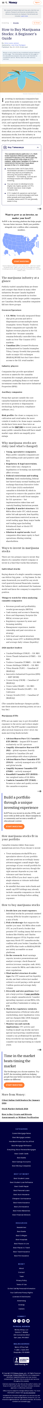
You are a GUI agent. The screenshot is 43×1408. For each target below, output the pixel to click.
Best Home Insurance (21, 1203)
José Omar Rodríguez (18, 45)
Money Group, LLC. (20, 1373)
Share (38, 23)
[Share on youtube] (28, 1321)
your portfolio (32, 994)
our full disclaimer (29, 1393)
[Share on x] (19, 1321)
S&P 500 (19, 427)
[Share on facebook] (14, 1321)
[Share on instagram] (23, 1321)
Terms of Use (21, 1284)
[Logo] (13, 2)
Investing (5, 23)
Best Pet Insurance (21, 1256)
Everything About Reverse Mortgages (21, 1149)
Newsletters (21, 1227)
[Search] (6, 2)
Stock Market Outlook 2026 (15, 1109)
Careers (22, 1309)
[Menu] (3, 2)
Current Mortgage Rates (21, 1133)
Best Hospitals (21, 1239)
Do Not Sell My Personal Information (21, 1288)
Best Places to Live (21, 1244)
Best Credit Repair (21, 1186)
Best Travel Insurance (21, 1252)
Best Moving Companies (21, 1166)
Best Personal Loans (22, 1190)
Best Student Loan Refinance (21, 1182)
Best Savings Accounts (21, 1162)
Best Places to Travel (21, 1248)
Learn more (24, 16)
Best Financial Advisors (21, 1215)
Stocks (16, 23)
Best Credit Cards (21, 1154)
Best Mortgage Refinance (22, 1145)
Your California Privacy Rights (21, 1292)
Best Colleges (21, 1235)
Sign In (37, 2)
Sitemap (21, 1305)
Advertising (21, 1301)
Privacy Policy (21, 1280)
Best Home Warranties (21, 1211)
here (28, 1401)
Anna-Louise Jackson (12, 43)
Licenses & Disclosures (21, 1297)
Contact (21, 1272)
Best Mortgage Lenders (21, 1137)
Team (21, 1276)
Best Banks (21, 1158)
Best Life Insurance (21, 1207)
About (21, 1268)
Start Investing (21, 261)
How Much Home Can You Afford (21, 1141)
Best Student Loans (21, 1178)
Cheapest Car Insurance (21, 1198)
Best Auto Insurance (21, 1194)
